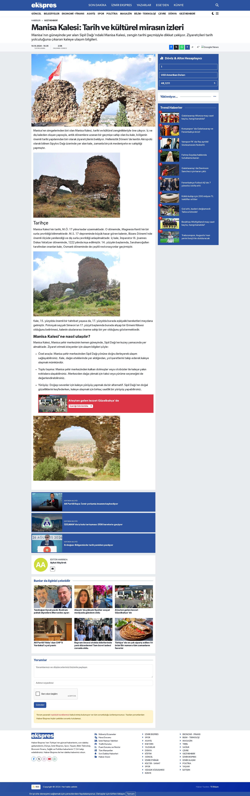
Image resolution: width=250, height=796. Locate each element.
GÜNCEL (36, 13)
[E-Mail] (52, 569)
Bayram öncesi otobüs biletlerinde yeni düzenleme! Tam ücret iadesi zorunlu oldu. (93, 645)
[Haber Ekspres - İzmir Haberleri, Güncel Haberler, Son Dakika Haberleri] (44, 5)
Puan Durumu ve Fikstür (109, 747)
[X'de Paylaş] (176, 47)
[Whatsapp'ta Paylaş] (181, 47)
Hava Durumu (105, 737)
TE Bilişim (214, 787)
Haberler (36, 21)
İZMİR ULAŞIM (189, 760)
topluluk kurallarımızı (60, 715)
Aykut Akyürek (58, 563)
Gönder (40, 705)
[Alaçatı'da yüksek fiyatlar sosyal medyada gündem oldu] (93, 596)
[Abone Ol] (210, 47)
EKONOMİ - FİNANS (73, 13)
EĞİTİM (148, 754)
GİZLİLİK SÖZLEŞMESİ (154, 770)
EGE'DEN (162, 5)
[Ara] (217, 5)
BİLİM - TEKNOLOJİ (145, 13)
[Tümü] (214, 96)
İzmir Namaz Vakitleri (108, 741)
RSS (37, 787)
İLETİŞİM (186, 770)
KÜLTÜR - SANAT (152, 763)
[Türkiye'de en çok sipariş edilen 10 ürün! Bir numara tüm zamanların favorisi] (134, 629)
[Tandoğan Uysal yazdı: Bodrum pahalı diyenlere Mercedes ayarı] (53, 596)
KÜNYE (179, 5)
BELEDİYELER (51, 13)
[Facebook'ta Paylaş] (171, 47)
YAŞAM (186, 766)
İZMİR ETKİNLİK (152, 760)
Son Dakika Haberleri (108, 754)
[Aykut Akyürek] (41, 564)
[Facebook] (33, 759)
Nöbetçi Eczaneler (107, 734)
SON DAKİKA (97, 5)
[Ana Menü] (217, 14)
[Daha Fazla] (187, 47)
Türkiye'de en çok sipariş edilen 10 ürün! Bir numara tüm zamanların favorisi (134, 645)
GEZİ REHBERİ (187, 13)
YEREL (185, 744)
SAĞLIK (186, 747)
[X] (39, 759)
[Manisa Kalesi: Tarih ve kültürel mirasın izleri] (93, 90)
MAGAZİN (126, 13)
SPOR (101, 13)
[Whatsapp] (54, 759)
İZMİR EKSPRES (121, 5)
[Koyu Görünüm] (213, 14)
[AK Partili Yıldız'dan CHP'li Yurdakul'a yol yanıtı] (53, 629)
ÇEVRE (162, 13)
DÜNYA (172, 13)
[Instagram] (44, 759)
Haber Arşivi (104, 757)
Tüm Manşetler (106, 750)
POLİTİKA (112, 13)
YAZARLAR (144, 5)
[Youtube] (49, 759)
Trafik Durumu (105, 744)
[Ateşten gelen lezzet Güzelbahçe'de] (134, 596)
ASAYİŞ (91, 13)
